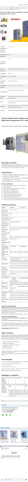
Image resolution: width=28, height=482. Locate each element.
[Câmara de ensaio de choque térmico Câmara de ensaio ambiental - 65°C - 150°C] (5, 434)
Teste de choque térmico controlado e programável (16, 400)
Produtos (6, 8)
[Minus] (26, 448)
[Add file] (2, 479)
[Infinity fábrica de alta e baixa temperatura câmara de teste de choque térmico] (15, 434)
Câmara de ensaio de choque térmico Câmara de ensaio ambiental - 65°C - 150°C (5, 441)
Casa (20, 4)
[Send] (26, 479)
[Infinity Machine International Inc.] (8, 4)
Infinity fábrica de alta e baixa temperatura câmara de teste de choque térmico (15, 441)
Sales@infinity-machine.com (10, 366)
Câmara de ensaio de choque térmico (18, 8)
